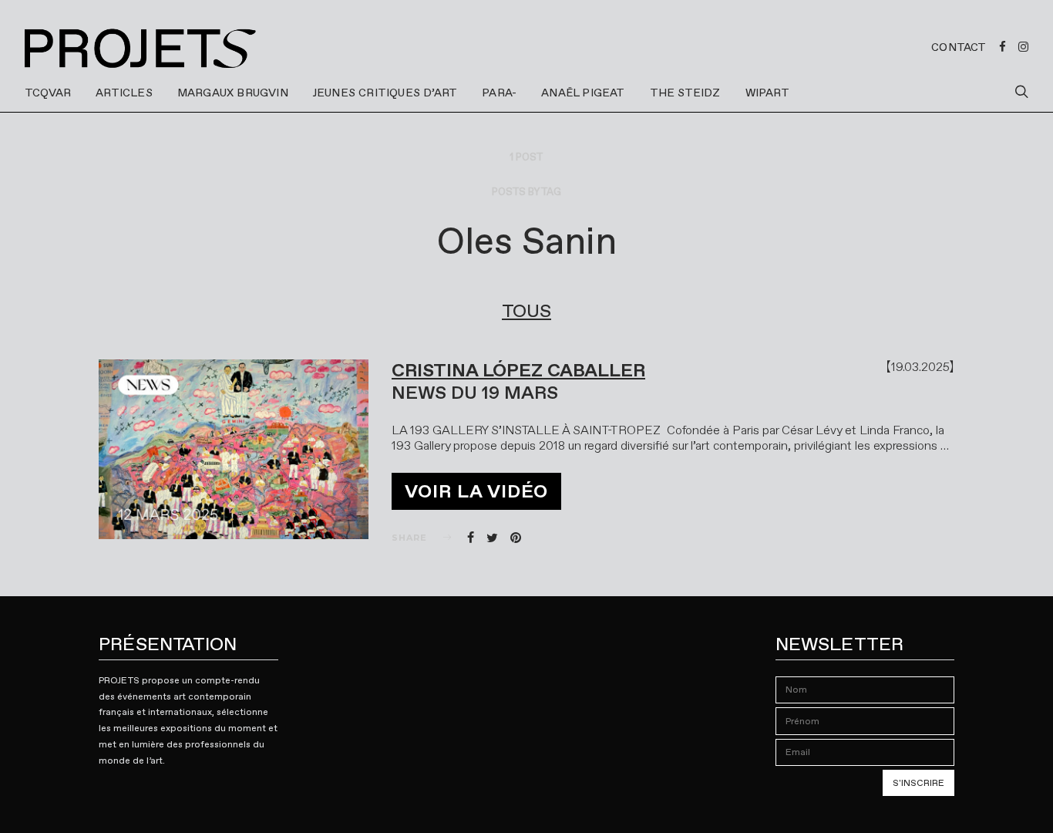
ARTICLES (124, 92)
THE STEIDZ (685, 92)
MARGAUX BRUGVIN (232, 92)
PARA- (499, 92)
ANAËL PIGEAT (582, 92)
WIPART (767, 92)
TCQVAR (48, 92)
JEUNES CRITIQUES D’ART (385, 92)
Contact (958, 47)
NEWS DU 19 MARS (475, 392)
